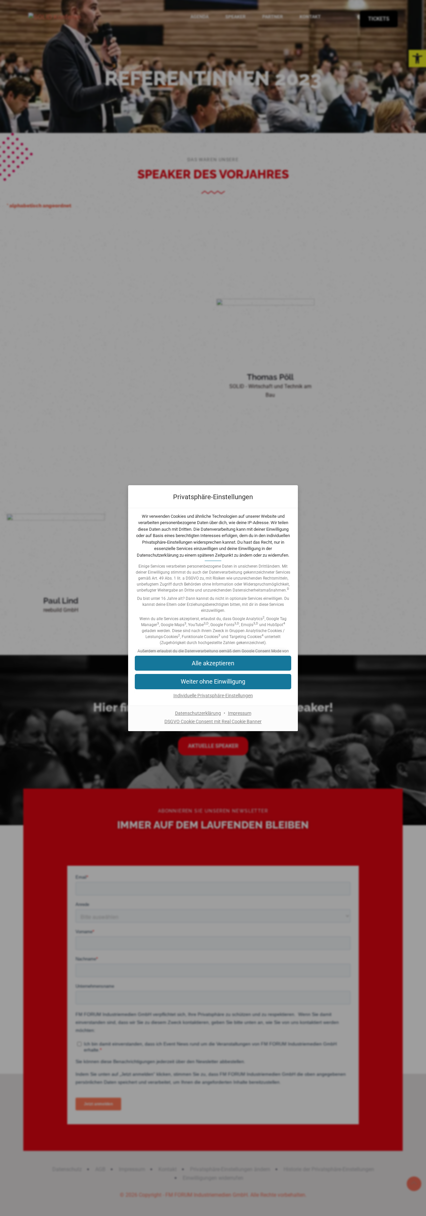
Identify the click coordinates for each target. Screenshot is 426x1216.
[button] (213, 681)
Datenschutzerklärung (198, 713)
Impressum (239, 713)
